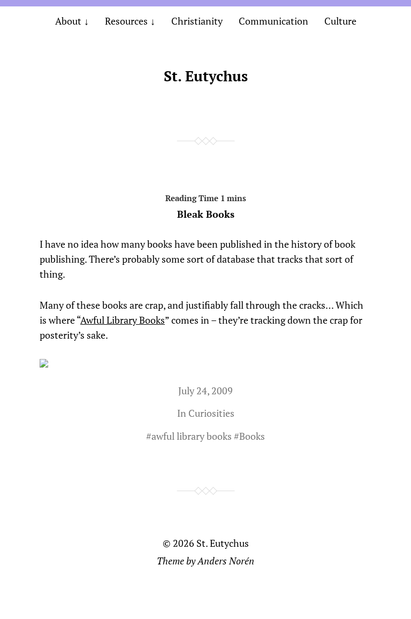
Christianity (197, 20)
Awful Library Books (122, 320)
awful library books (191, 436)
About (68, 20)
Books (252, 436)
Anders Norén (225, 560)
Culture (340, 20)
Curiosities (211, 413)
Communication (273, 20)
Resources (126, 20)
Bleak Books (205, 214)
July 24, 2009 (205, 390)
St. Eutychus (206, 76)
